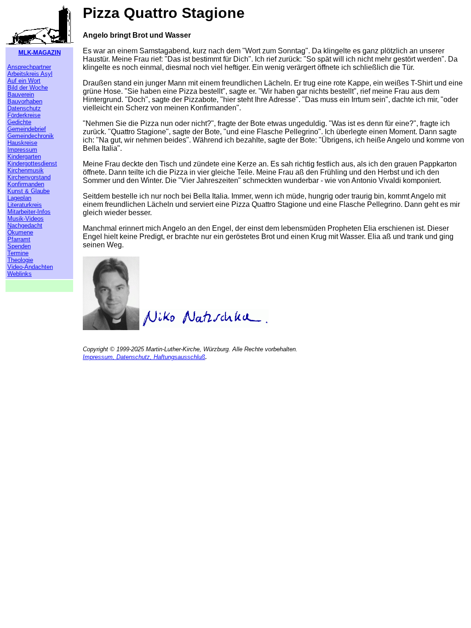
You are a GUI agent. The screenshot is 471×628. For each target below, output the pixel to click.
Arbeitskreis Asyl (29, 73)
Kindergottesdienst (32, 163)
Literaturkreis (24, 204)
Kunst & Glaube (28, 191)
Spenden (19, 246)
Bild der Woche (27, 87)
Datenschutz (24, 108)
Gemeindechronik (30, 135)
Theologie (20, 260)
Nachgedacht (24, 225)
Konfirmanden (25, 184)
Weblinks (19, 273)
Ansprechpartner (29, 66)
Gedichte (19, 122)
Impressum (22, 149)
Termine (18, 253)
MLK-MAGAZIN (39, 52)
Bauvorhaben (24, 101)
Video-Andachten (30, 266)
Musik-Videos (25, 218)
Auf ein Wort (23, 80)
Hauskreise (22, 142)
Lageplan (19, 197)
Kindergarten (24, 156)
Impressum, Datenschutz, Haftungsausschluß (144, 357)
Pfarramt (18, 239)
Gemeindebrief (26, 129)
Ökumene (20, 232)
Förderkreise (23, 115)
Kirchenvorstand (29, 177)
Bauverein (20, 94)
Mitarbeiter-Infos (29, 211)
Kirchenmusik (25, 170)
